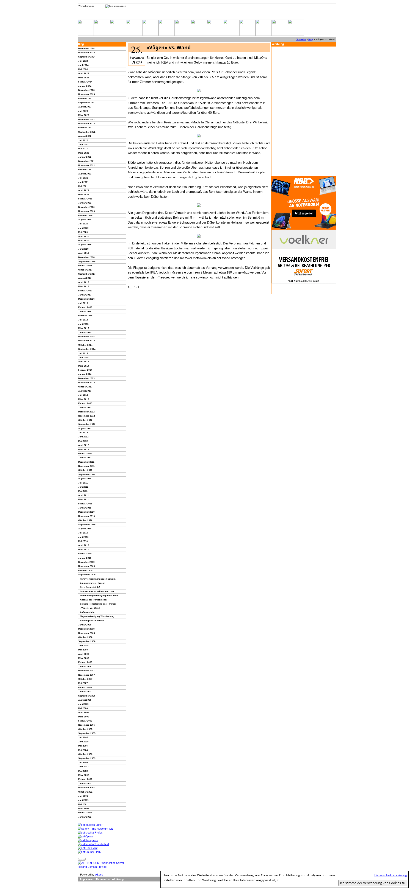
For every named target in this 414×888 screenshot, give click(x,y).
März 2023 (83, 115)
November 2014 (86, 340)
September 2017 (87, 274)
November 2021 (86, 165)
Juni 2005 (83, 741)
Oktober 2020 (85, 215)
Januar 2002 (84, 783)
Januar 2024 (84, 86)
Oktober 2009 (85, 570)
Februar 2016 (85, 307)
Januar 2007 (84, 691)
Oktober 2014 (85, 345)
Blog (310, 39)
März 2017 (83, 286)
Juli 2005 (83, 737)
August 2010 (84, 528)
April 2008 (83, 654)
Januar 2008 (84, 666)
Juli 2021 (83, 178)
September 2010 (87, 524)
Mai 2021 (83, 186)
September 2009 (87, 574)
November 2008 (86, 633)
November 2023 (86, 94)
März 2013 (83, 399)
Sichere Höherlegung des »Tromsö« (99, 604)
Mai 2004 (83, 750)
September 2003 (87, 758)
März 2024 (83, 77)
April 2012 (83, 445)
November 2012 (86, 416)
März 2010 (83, 549)
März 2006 (83, 716)
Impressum (87, 879)
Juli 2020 (83, 223)
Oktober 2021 (85, 169)
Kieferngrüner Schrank (92, 620)
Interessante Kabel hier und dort (97, 591)
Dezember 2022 (86, 119)
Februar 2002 (85, 779)
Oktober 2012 (85, 420)
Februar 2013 (85, 403)
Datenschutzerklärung (110, 879)
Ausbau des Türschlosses (94, 600)
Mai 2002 (83, 771)
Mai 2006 (83, 708)
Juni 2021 (83, 182)
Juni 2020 (83, 228)
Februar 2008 (85, 662)
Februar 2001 (85, 812)
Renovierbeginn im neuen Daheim (98, 579)
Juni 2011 (83, 487)
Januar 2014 (84, 374)
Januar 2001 (84, 817)
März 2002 (83, 775)
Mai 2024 (83, 69)
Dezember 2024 (86, 48)
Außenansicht (87, 612)
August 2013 (84, 391)
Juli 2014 (83, 353)
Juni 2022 (83, 144)
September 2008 (87, 641)
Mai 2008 (83, 650)
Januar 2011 (84, 508)
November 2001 (86, 787)
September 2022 (87, 132)
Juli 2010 (83, 533)
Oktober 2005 (85, 729)
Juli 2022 (83, 140)
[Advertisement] (303, 111)
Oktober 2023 (85, 98)
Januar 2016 (84, 311)
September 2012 (87, 424)
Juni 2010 (83, 537)
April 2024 (83, 73)
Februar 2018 (85, 265)
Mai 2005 (83, 746)
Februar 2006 (85, 721)
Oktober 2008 (85, 637)
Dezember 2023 (86, 90)
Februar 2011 (85, 503)
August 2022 (84, 136)
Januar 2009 (84, 625)
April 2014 (83, 361)
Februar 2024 (85, 82)
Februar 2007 (85, 687)
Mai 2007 (83, 683)
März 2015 (83, 328)
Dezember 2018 (86, 257)
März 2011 (83, 499)
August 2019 (84, 244)
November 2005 (86, 725)
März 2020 (83, 240)
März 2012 (83, 449)
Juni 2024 (83, 65)
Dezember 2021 (86, 161)
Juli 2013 (83, 395)
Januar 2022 (84, 157)
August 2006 (84, 700)
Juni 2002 (83, 766)
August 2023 (84, 107)
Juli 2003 (83, 762)
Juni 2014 (83, 357)
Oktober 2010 (85, 520)
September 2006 (87, 696)
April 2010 (83, 545)
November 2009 (86, 566)
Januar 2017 (84, 295)
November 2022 (86, 123)
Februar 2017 (85, 290)
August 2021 (84, 174)
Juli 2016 (83, 303)
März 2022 (83, 153)
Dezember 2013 (86, 378)
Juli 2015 (83, 320)
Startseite (301, 39)
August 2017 (84, 278)
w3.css (99, 874)
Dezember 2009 (86, 562)
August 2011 (84, 478)
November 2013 (86, 382)
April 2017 (83, 282)
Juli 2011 (83, 483)
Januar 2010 (84, 558)
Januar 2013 (84, 407)
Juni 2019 (83, 249)
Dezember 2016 (86, 299)
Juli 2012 (83, 432)
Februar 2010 (85, 553)
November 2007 (86, 675)
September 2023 (87, 102)
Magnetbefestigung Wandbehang (97, 616)
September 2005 (87, 733)
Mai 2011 (83, 491)
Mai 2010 (83, 541)
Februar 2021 (85, 199)
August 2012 (84, 428)
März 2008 (83, 658)
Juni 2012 (83, 436)
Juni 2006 (83, 704)
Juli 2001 (83, 796)
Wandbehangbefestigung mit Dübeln (99, 595)
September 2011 (86, 474)
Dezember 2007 (86, 670)
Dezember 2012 (86, 412)
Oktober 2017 (85, 270)
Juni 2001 (83, 800)
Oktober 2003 (85, 754)
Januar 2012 (84, 457)
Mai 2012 (83, 441)
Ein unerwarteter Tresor (92, 583)
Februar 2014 (85, 370)
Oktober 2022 (85, 127)
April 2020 (83, 236)
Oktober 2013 (85, 387)
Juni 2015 (83, 324)
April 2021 (83, 190)
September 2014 (87, 349)
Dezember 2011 (86, 462)
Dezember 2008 (86, 629)
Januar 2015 (84, 332)
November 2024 (86, 52)
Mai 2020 (83, 232)
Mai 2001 (83, 804)
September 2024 (87, 57)
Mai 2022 (83, 148)
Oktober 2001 (85, 792)
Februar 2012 (85, 453)
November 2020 (86, 211)
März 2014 (83, 366)
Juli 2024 (83, 61)
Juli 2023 (83, 111)
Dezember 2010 (86, 512)
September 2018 (87, 261)
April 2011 (83, 495)
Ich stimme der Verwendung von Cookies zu (372, 883)
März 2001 (83, 808)
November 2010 (86, 516)
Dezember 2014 (86, 336)
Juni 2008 (83, 645)
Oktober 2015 (85, 315)
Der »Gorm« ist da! (90, 587)
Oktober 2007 (85, 679)
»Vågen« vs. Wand (90, 608)
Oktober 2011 (85, 470)
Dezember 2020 (86, 207)
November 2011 (86, 466)
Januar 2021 (84, 203)
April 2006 (83, 712)
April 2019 (83, 253)
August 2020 (84, 219)
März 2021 (83, 194)
